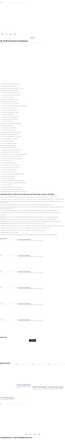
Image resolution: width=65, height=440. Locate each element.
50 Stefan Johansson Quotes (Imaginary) (56, 386)
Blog (6, 34)
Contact (15, 34)
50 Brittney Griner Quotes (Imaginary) (24, 303)
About (10, 34)
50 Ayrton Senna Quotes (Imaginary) (6, 397)
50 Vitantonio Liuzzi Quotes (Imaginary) (23, 384)
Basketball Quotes (3, 238)
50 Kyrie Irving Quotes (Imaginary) (23, 319)
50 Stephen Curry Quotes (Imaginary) (24, 271)
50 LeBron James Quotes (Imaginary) (24, 239)
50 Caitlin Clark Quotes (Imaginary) (23, 255)
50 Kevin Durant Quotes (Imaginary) (23, 287)
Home (2, 34)
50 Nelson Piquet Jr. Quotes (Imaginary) (39, 386)
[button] (32, 340)
